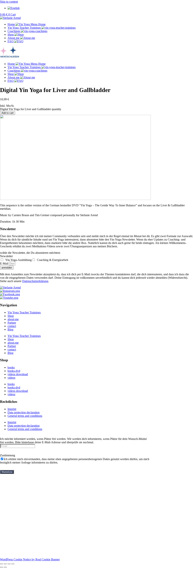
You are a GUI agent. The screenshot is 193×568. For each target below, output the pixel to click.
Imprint (12, 409)
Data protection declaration (24, 412)
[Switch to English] (14, 8)
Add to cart (8, 112)
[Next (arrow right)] (5, 567)
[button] (96, 52)
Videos (12, 502)
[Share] (9, 563)
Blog (10, 329)
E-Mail (4, 263)
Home (11, 478)
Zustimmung (7, 455)
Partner (12, 322)
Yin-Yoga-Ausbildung (18, 260)
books (11, 367)
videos (11, 377)
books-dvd (14, 370)
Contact (12, 512)
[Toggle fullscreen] (5, 563)
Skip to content (9, 1)
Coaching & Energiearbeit (52, 260)
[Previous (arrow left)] (1, 567)
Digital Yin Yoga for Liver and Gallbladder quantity (30, 109)
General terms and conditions (25, 415)
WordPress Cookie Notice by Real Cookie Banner (30, 559)
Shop (11, 315)
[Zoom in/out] (1, 563)
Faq (10, 499)
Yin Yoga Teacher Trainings (24, 312)
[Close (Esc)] (12, 563)
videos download (18, 374)
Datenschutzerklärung (35, 281)
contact (12, 326)
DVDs (19, 492)
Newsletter (6, 256)
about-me (13, 319)
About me (13, 505)
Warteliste (7, 471)
